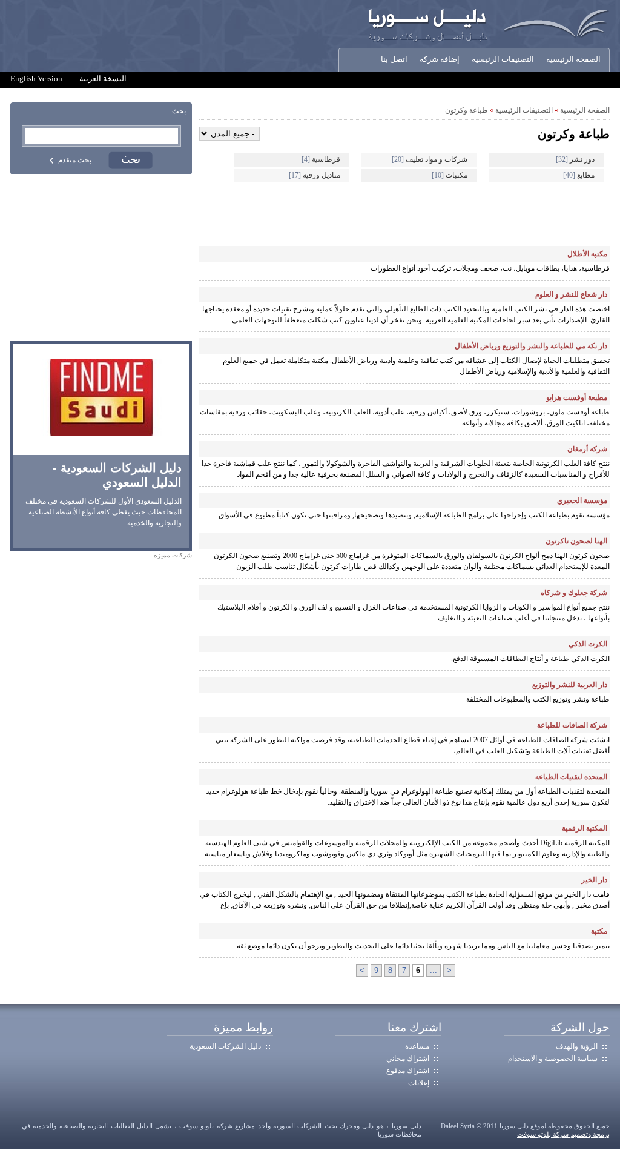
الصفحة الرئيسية (573, 59)
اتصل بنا (394, 59)
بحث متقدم (74, 160)
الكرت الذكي (588, 644)
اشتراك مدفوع (407, 1070)
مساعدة (417, 1046)
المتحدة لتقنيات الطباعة (571, 777)
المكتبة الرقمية (584, 828)
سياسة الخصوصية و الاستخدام (553, 1058)
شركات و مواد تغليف (429, 159)
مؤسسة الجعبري (582, 500)
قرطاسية (321, 159)
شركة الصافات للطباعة (572, 725)
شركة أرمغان (587, 449)
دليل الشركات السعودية (225, 1046)
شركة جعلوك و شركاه (574, 592)
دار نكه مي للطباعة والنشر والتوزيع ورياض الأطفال (531, 346)
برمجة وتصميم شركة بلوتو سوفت (563, 1134)
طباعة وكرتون (466, 110)
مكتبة (599, 931)
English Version (36, 79)
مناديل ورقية (314, 175)
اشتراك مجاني (407, 1058)
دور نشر (575, 159)
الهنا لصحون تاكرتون (576, 541)
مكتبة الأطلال (587, 254)
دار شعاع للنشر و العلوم (571, 294)
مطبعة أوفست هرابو (576, 397)
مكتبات (449, 175)
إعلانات (418, 1083)
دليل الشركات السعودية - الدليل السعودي (117, 475)
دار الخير (594, 880)
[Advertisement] (101, 257)
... (433, 970)
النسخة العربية (103, 79)
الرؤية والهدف (577, 1046)
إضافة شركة (440, 59)
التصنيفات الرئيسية (503, 59)
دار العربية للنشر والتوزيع (569, 684)
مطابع (579, 175)
